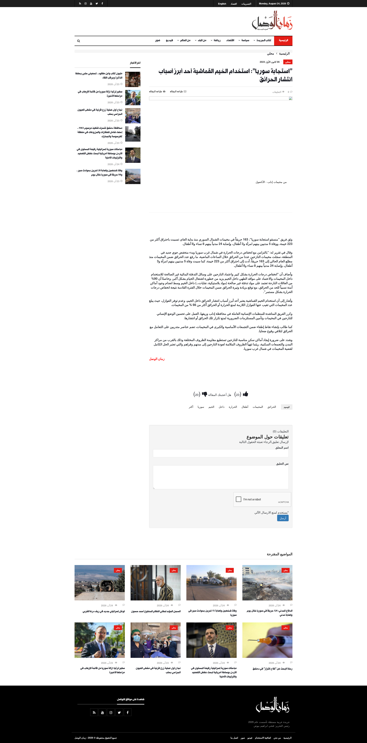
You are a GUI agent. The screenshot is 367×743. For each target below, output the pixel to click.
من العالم (185, 41)
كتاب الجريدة (264, 41)
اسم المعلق (282, 447)
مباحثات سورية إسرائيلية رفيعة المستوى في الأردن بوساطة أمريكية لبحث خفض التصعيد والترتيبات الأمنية (99, 154)
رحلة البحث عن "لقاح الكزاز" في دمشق (272, 669)
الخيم (211, 407)
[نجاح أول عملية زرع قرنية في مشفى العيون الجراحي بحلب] (132, 122)
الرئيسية (283, 41)
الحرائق (271, 407)
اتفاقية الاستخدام (263, 737)
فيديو (169, 41)
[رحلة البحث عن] (267, 657)
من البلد (202, 41)
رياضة (217, 41)
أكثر (191, 407)
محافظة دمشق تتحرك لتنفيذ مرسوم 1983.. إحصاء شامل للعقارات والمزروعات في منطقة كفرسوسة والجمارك (99, 132)
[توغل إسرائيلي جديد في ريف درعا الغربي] (100, 599)
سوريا (201, 407)
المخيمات (258, 407)
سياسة (245, 41)
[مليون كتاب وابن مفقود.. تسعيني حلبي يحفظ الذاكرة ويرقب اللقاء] (132, 86)
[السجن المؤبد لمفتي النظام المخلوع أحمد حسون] (156, 599)
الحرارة (233, 407)
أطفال (244, 407)
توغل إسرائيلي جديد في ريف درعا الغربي (104, 612)
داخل (221, 407)
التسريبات (246, 3)
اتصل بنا (234, 737)
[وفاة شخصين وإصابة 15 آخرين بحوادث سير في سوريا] (211, 599)
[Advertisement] (146, 21)
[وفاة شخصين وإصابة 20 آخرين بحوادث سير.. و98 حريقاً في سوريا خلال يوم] (132, 183)
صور (157, 41)
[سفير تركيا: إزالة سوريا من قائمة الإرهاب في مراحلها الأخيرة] (132, 104)
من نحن (277, 737)
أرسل (283, 518)
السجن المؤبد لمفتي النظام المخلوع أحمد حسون (156, 612)
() (238, 393)
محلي (270, 53)
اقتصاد (234, 3)
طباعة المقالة (155, 91)
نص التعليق (282, 463)
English (222, 3)
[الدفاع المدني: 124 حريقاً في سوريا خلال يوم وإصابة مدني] (267, 599)
